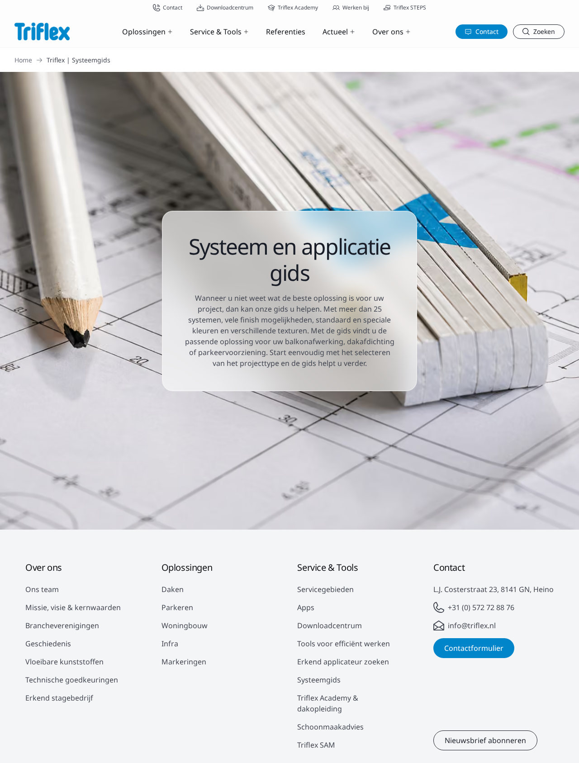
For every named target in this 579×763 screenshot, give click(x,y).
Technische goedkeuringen (71, 680)
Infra (169, 644)
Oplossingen (144, 32)
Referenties (285, 32)
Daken (172, 589)
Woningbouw (184, 625)
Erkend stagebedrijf (59, 698)
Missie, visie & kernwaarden (73, 607)
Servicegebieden (325, 589)
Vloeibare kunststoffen (64, 662)
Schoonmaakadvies (330, 727)
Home (23, 60)
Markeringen (183, 662)
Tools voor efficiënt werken (343, 644)
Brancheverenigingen (62, 625)
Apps (305, 607)
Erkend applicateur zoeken (343, 662)
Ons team (42, 589)
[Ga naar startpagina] (42, 31)
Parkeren (177, 607)
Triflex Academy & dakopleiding (327, 703)
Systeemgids (319, 680)
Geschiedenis (48, 644)
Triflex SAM (316, 745)
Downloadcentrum (329, 625)
